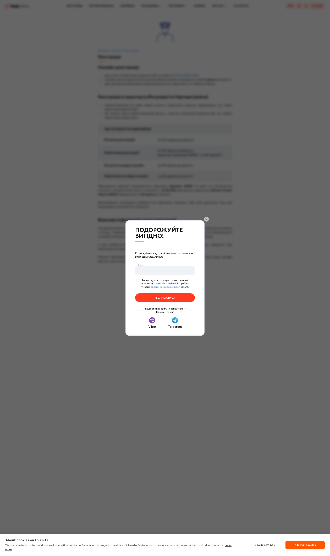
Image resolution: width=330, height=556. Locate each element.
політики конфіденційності (164, 286)
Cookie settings (264, 545)
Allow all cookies (305, 545)
